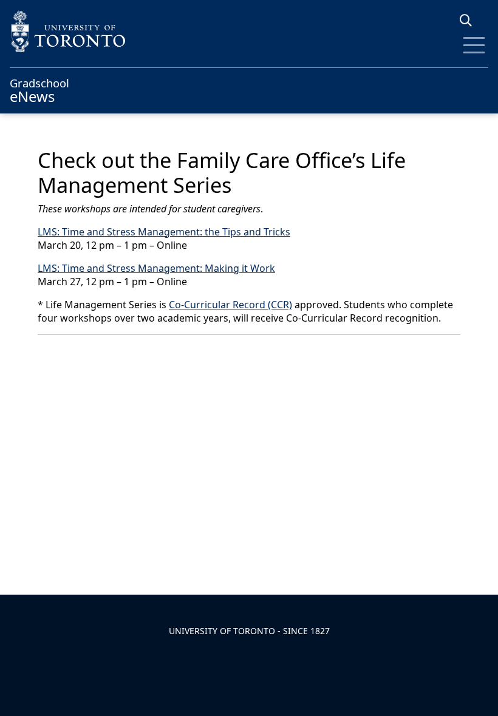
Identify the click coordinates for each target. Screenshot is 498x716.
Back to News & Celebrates (114, 351)
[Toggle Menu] (474, 45)
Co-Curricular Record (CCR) (230, 304)
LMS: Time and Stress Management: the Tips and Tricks (164, 231)
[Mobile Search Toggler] (470, 20)
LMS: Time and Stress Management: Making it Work (156, 268)
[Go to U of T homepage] (249, 31)
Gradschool (39, 89)
